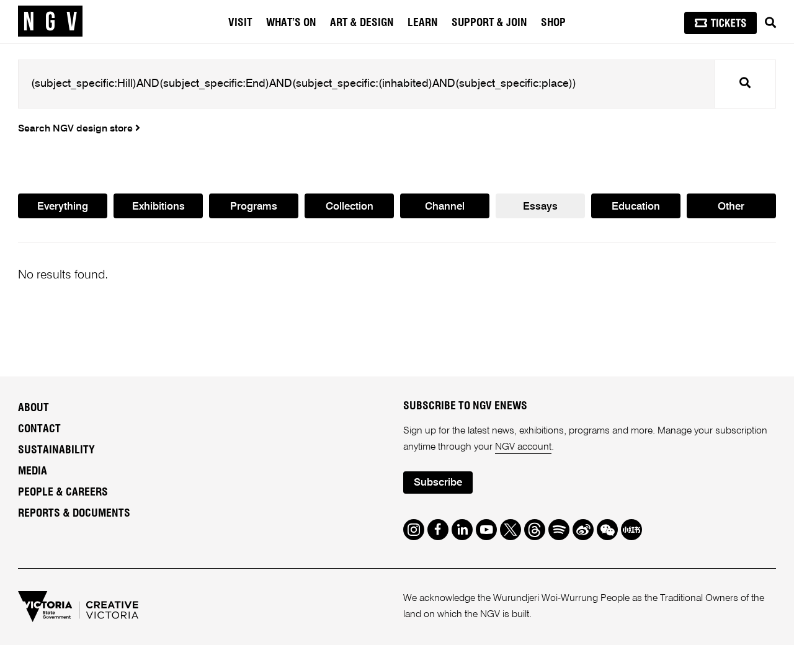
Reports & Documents (74, 513)
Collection (349, 207)
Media (32, 471)
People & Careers (63, 492)
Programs (253, 207)
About (33, 408)
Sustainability (56, 450)
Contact (39, 429)
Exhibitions (158, 207)
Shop (553, 23)
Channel (445, 207)
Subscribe (438, 483)
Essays (540, 207)
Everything (62, 207)
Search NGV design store (76, 129)
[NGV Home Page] (50, 22)
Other (731, 207)
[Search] (770, 23)
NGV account (523, 447)
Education (636, 207)
